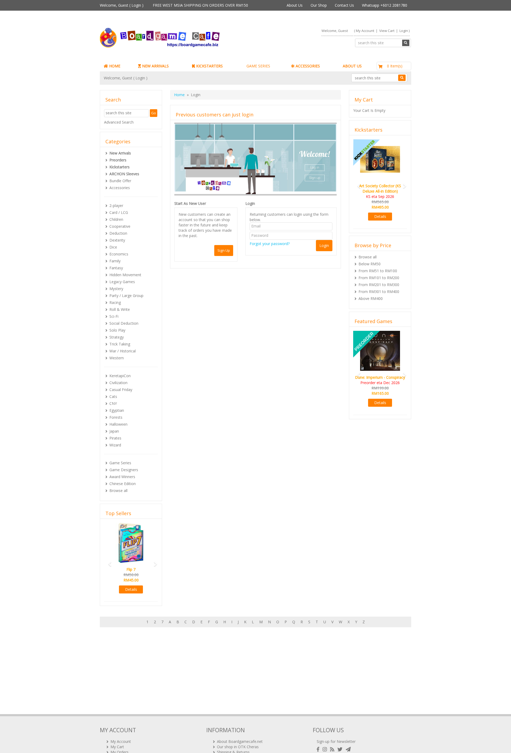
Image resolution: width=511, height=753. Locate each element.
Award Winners (122, 476)
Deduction (118, 233)
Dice (113, 247)
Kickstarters (119, 166)
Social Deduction (123, 323)
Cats (113, 396)
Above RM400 (370, 298)
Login (136, 5)
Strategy (116, 337)
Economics (118, 254)
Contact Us (344, 5)
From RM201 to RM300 (378, 284)
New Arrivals (120, 153)
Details (143, 589)
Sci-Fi (113, 316)
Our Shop (319, 5)
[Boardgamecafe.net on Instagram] (326, 749)
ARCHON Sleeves (124, 173)
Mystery (116, 288)
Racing (115, 302)
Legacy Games (122, 281)
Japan (114, 431)
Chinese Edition (122, 483)
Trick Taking (119, 344)
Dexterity (117, 240)
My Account (365, 30)
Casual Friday (120, 389)
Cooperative (119, 226)
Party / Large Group (126, 295)
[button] (108, 562)
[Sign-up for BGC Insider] (348, 749)
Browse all (118, 490)
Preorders (117, 159)
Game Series (120, 462)
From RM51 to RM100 (377, 270)
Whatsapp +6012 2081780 (384, 5)
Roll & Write (119, 309)
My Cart (117, 746)
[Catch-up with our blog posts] (333, 749)
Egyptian (116, 410)
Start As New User (190, 203)
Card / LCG (118, 212)
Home (179, 94)
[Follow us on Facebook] (319, 749)
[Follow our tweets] (341, 749)
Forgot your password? (270, 243)
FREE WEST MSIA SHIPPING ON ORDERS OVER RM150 (200, 5)
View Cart (386, 30)
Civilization (118, 382)
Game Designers (123, 469)
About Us (295, 5)
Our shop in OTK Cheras (238, 746)
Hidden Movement (125, 274)
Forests (115, 417)
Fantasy (116, 267)
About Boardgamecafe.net (240, 741)
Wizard (115, 444)
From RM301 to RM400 (378, 291)
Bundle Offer (120, 180)
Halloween (118, 424)
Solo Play (117, 330)
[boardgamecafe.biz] (175, 37)
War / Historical (122, 350)
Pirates (115, 438)
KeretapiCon (120, 375)
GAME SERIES (258, 65)
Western (116, 357)
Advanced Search (119, 122)
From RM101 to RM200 (378, 277)
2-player (116, 205)
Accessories (119, 187)
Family (115, 260)
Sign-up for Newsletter (336, 741)
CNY (113, 403)
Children (116, 219)
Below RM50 (369, 263)
